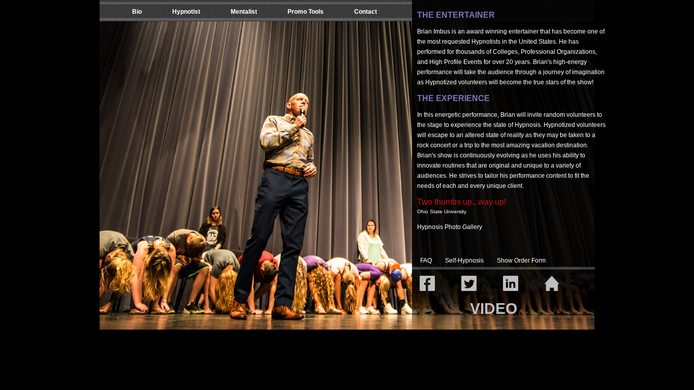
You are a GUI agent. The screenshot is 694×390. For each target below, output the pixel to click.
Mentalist (244, 11)
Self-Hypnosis (464, 260)
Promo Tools (306, 11)
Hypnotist (186, 11)
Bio (137, 11)
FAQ (426, 260)
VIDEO (493, 308)
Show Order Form (521, 260)
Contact (365, 11)
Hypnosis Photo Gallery (449, 227)
